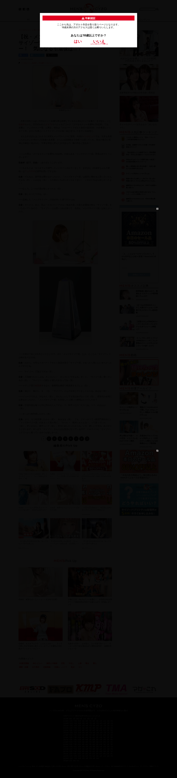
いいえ (99, 42)
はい (78, 41)
